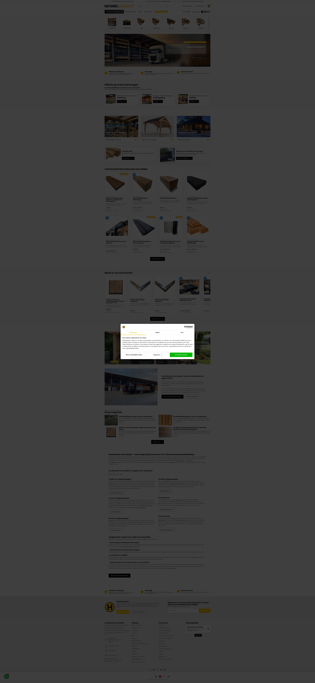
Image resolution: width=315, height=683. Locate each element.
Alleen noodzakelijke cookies (134, 354)
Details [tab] (158, 332)
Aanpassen (156, 354)
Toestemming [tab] (133, 332)
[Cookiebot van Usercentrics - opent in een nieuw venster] (185, 327)
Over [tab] (182, 332)
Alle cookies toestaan (181, 354)
